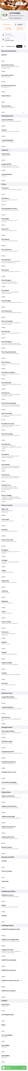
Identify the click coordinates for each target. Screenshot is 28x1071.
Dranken (19, 46)
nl (6, 3)
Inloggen (19, 3)
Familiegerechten (10, 46)
